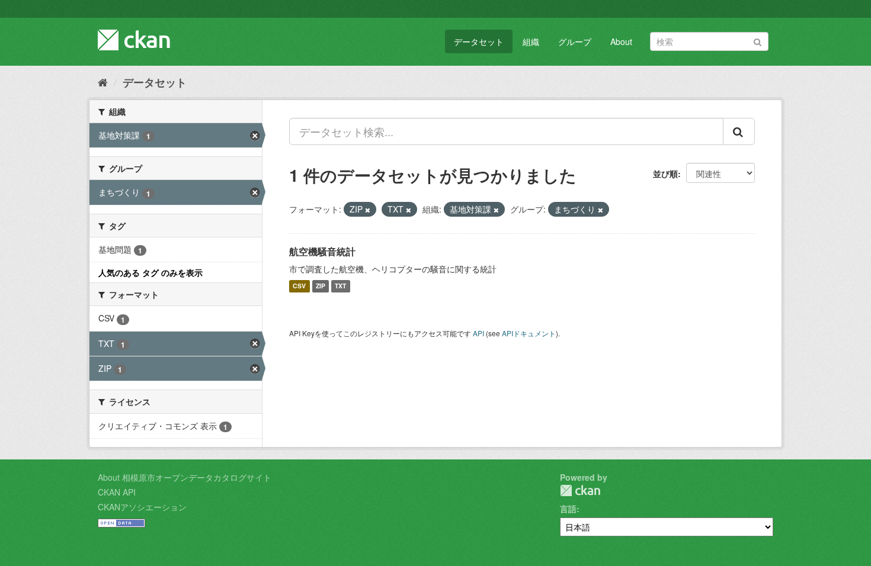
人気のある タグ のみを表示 (150, 272)
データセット (479, 41)
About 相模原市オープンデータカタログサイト (184, 477)
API (478, 333)
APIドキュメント (529, 333)
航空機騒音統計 (322, 251)
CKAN (580, 490)
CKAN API (117, 492)
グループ (574, 41)
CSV (299, 286)
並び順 (665, 173)
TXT (340, 286)
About (621, 41)
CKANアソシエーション (142, 507)
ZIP (320, 286)
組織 (531, 41)
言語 (568, 508)
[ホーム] (103, 81)
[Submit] (757, 41)
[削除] (367, 209)
